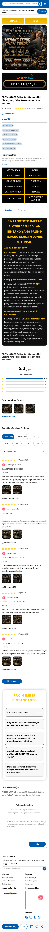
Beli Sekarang (10, 926)
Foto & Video (22, 437)
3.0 (17, 443)
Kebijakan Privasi (7, 877)
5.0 (34, 437)
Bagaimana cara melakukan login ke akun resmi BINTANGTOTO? (23, 724)
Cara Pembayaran (31, 881)
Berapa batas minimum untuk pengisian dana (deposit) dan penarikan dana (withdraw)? (21, 738)
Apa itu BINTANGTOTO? (18, 712)
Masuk (5, 164)
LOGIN (35, 21)
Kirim (37, 844)
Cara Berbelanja (30, 877)
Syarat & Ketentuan (8, 881)
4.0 (6, 443)
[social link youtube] (31, 917)
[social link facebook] (35, 917)
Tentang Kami (6, 884)
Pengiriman (29, 884)
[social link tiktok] (39, 917)
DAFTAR (13, 21)
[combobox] (24, 451)
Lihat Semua (12, 681)
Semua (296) (8, 437)
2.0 (27, 443)
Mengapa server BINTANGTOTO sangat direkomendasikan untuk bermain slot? (22, 770)
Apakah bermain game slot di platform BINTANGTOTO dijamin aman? (22, 754)
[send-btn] (44, 869)
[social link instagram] (26, 917)
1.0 (38, 443)
